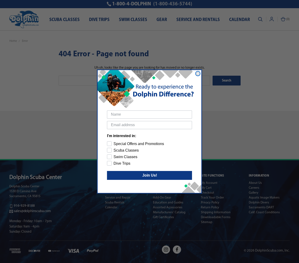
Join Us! (149, 175)
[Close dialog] (198, 73)
